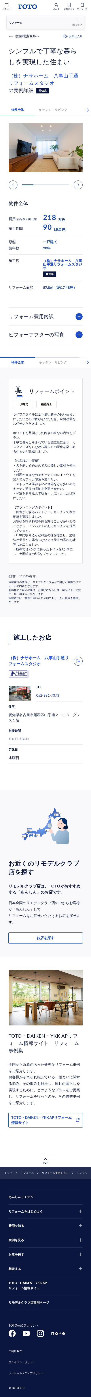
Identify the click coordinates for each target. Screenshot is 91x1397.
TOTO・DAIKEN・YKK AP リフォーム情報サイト (28, 1286)
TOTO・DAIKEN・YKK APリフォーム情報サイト (41, 1120)
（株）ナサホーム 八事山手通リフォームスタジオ (43, 80)
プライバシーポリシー (22, 1362)
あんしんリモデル (21, 1197)
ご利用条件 (15, 1351)
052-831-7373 (47, 695)
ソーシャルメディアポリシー (26, 1373)
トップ (8, 1173)
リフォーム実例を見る (55, 1173)
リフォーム (27, 1173)
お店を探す (45, 938)
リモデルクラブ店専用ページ (29, 1302)
